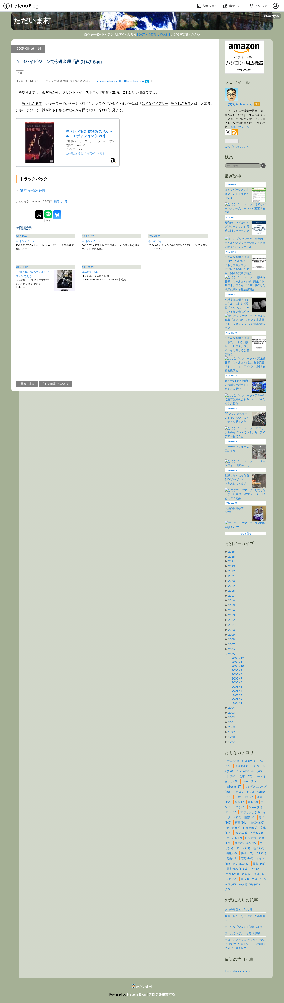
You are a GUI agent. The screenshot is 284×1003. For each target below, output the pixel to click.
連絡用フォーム (239, 127)
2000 (231, 727)
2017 (231, 595)
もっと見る (245, 533)
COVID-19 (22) (244, 796)
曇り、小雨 (27, 383)
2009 (231, 634)
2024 (231, 561)
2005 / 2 (237, 698)
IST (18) (261, 853)
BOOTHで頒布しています (154, 34)
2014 (231, 610)
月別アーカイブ (239, 543)
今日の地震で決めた (55, 383)
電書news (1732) (237, 868)
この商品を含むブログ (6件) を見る (85, 153)
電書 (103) (259, 863)
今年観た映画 (90, 272)
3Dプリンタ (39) (250, 812)
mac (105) (241, 832)
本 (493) (231, 776)
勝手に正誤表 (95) (246, 842)
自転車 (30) (257, 822)
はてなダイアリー (155, 103)
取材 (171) (247, 853)
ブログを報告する (161, 994)
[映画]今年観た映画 (32, 190)
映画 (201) (241, 822)
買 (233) (253, 802)
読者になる (271, 16)
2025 (231, 556)
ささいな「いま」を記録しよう (244, 926)
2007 (231, 644)
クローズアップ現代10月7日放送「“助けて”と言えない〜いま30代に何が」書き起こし (245, 944)
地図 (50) (258, 848)
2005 (231, 654)
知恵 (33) (259, 873)
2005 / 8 (237, 674)
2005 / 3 (237, 694)
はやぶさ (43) (243, 766)
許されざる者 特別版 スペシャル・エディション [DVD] (89, 133)
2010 (231, 629)
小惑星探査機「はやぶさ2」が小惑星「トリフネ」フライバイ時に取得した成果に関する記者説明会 (238, 265)
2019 (231, 586)
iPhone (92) (250, 827)
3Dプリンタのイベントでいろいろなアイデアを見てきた (237, 417)
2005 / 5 (237, 686)
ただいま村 (32, 20)
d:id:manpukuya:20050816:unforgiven (119, 81)
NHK (33, 81)
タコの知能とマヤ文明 (238, 909)
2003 (231, 712)
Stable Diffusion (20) (249, 771)
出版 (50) (232, 853)
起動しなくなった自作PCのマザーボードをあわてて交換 (237, 479)
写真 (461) (247, 858)
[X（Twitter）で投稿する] (39, 214)
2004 (231, 707)
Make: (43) (255, 807)
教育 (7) (247, 873)
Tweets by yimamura (237, 971)
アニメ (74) (243, 848)
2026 (231, 551)
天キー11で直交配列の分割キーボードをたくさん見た (237, 384)
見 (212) (240, 802)
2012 (231, 620)
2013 (231, 615)
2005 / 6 (237, 682)
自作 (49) (251, 838)
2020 (231, 581)
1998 (231, 737)
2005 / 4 (237, 690)
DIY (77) (231, 812)
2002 (231, 717)
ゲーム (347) (234, 838)
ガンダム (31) (241, 863)
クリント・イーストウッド (82, 92)
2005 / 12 (238, 658)
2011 (231, 625)
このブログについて (237, 146)
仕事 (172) (246, 776)
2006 (231, 649)
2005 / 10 (238, 666)
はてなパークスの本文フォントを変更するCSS (237, 193)
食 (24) (245, 878)
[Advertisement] (115, 330)
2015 (231, 605)
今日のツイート (25, 241)
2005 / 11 (238, 662)
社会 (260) (249, 760)
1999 (231, 732)
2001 (231, 722)
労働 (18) (232, 858)
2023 (231, 566)
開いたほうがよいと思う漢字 (242, 933)
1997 (231, 742)
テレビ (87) (233, 827)
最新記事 (233, 175)
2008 (231, 639)
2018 (231, 590)
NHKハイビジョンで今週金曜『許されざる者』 (60, 61)
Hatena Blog (136, 994)
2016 (231, 600)
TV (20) (254, 868)
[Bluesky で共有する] (57, 214)
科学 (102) (256, 832)
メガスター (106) (243, 791)
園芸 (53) (250, 817)
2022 (231, 571)
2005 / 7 (237, 678)
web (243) (233, 873)
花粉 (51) (232, 878)
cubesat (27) (234, 786)
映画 (19, 73)
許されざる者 (80, 81)
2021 (231, 576)
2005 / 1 (237, 702)
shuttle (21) (249, 781)
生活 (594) (233, 760)
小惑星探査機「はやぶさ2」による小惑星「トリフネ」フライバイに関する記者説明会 (237, 346)
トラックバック (34, 178)
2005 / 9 (237, 670)
